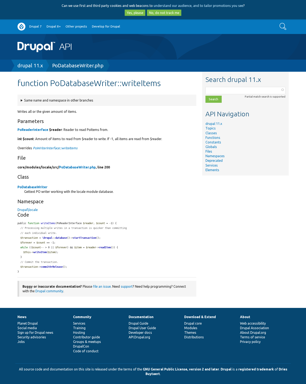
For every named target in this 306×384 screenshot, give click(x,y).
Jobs (21, 342)
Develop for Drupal (106, 26)
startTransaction (84, 237)
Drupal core (193, 323)
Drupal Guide (138, 323)
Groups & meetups (87, 342)
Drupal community (49, 291)
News (21, 317)
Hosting (79, 332)
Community (82, 317)
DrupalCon (81, 346)
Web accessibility (253, 323)
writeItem (40, 252)
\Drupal (47, 237)
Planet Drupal (27, 323)
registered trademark (256, 369)
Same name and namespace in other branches (58, 100)
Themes (190, 332)
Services (211, 165)
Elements (212, 170)
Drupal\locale (27, 210)
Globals (211, 147)
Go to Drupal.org (21, 26)
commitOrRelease (52, 266)
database (61, 237)
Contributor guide (86, 337)
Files (208, 151)
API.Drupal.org (139, 337)
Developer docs (140, 332)
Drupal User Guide (142, 328)
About (245, 317)
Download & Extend (200, 317)
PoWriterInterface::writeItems (55, 148)
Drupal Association (254, 328)
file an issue (102, 286)
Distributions (194, 337)
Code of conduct (85, 351)
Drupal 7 (35, 26)
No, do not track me (164, 13)
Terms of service (252, 337)
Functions (212, 137)
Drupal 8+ (53, 26)
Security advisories (31, 337)
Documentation (141, 317)
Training (79, 328)
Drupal (226, 369)
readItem (105, 247)
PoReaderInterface (32, 130)
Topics (210, 128)
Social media (27, 328)
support (127, 286)
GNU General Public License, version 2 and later (181, 369)
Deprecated (214, 160)
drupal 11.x (30, 65)
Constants (213, 142)
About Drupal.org (253, 332)
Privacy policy (250, 342)
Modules (190, 328)
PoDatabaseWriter (32, 187)
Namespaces (215, 156)
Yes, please (135, 13)
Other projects (76, 26)
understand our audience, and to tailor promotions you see (198, 6)
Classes (211, 133)
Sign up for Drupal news (35, 332)
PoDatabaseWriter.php (77, 65)
